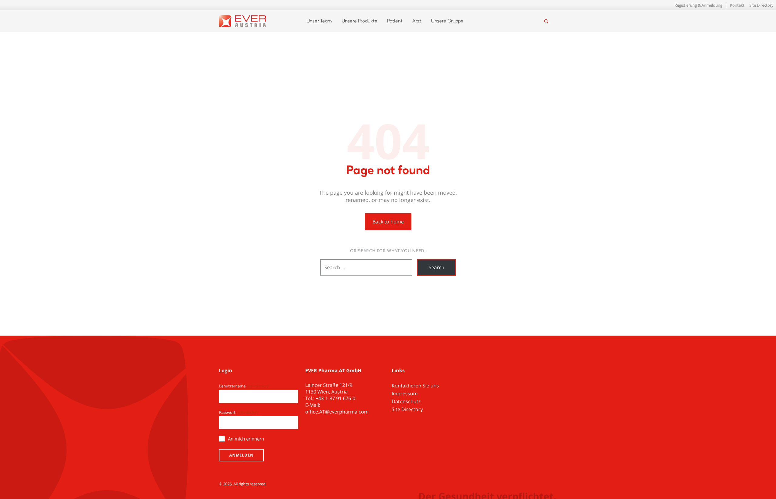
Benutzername (244, 386)
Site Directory (761, 5)
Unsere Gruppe (447, 21)
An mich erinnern (246, 439)
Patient (395, 21)
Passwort (239, 412)
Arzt (416, 21)
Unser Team (319, 21)
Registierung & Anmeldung (698, 5)
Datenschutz (406, 401)
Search (436, 267)
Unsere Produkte (359, 21)
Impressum (405, 393)
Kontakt (737, 5)
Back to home (388, 221)
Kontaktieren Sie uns (415, 385)
